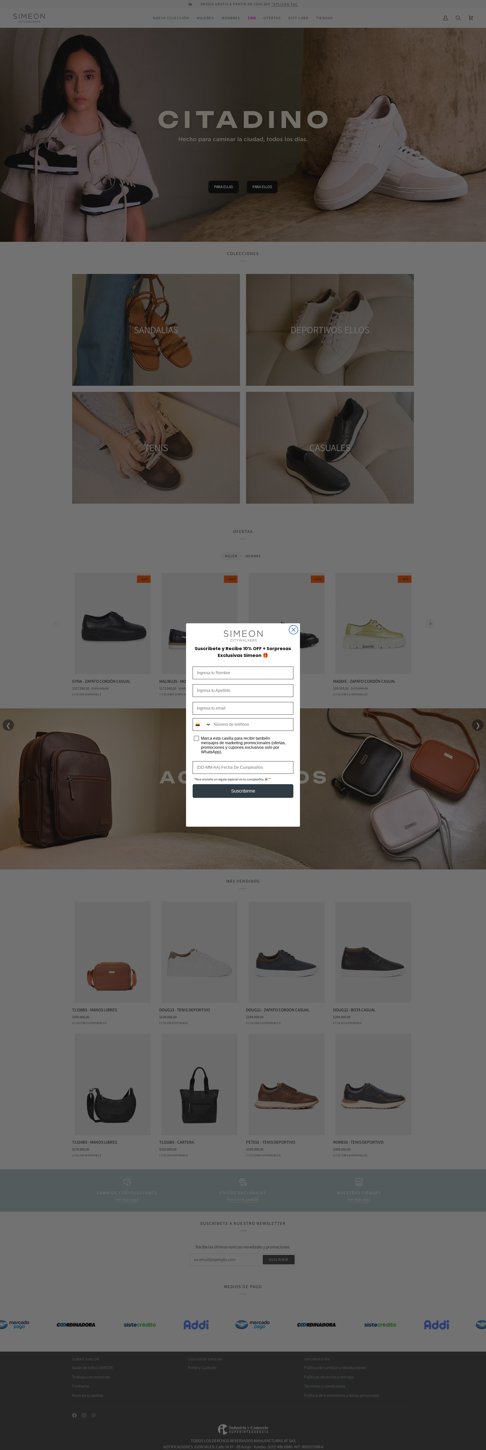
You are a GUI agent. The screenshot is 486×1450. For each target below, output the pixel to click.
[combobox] (202, 724)
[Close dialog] (293, 629)
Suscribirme (243, 791)
